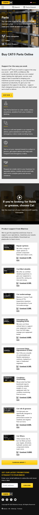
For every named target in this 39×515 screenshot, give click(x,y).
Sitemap (13, 508)
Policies (19, 508)
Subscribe (27, 485)
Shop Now (6, 95)
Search (17, 7)
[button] (33, 3)
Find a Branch (30, 7)
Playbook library (18, 462)
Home (3, 13)
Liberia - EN (6, 508)
